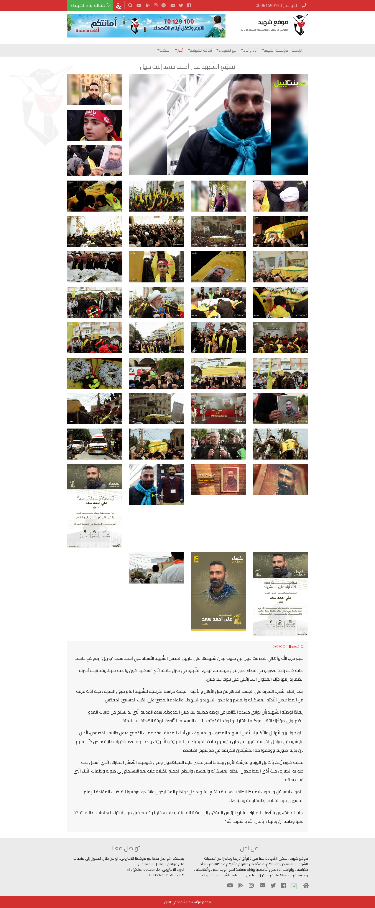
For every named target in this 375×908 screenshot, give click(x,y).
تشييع (295, 646)
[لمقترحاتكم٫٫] (119, 5)
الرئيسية (297, 50)
